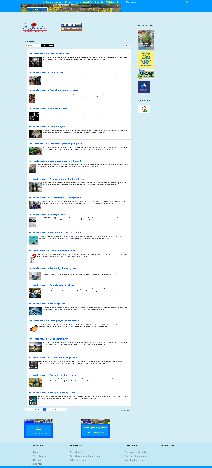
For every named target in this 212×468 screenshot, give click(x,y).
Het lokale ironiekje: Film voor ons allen (48, 53)
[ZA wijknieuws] (38, 428)
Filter (44, 45)
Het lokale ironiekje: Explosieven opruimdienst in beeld (57, 179)
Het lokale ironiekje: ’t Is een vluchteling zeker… (53, 357)
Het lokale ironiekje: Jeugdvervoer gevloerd (51, 285)
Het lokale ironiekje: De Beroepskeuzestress (51, 250)
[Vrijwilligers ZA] (146, 59)
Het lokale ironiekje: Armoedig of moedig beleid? (54, 268)
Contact (37, 460)
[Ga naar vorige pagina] (29, 409)
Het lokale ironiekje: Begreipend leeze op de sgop (54, 90)
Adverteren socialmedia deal (85, 456)
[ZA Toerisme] (71, 27)
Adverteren (76, 452)
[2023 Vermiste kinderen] (144, 87)
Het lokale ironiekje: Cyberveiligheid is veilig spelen (55, 197)
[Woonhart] (146, 40)
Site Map (37, 464)
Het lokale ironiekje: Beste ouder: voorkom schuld (54, 232)
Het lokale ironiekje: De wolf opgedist (48, 126)
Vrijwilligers (39, 456)
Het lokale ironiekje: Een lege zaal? (46, 214)
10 (58, 409)
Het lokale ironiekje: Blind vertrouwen (48, 338)
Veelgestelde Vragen (135, 456)
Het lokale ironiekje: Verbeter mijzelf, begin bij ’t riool (56, 143)
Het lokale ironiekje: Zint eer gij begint (48, 108)
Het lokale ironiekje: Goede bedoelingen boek (52, 375)
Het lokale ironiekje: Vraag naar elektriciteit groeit (54, 161)
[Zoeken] (187, 2)
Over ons (38, 452)
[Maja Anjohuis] (34, 27)
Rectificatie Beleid (134, 460)
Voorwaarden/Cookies (136, 452)
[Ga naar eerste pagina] (26, 409)
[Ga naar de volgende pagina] (61, 409)
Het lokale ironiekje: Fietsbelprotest (47, 303)
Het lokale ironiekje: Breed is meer (46, 72)
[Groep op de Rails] (146, 74)
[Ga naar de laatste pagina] (65, 409)
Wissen (51, 45)
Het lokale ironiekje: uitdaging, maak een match (53, 320)
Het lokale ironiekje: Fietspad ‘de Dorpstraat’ (52, 392)
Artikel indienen (78, 460)
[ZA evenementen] (95, 428)
